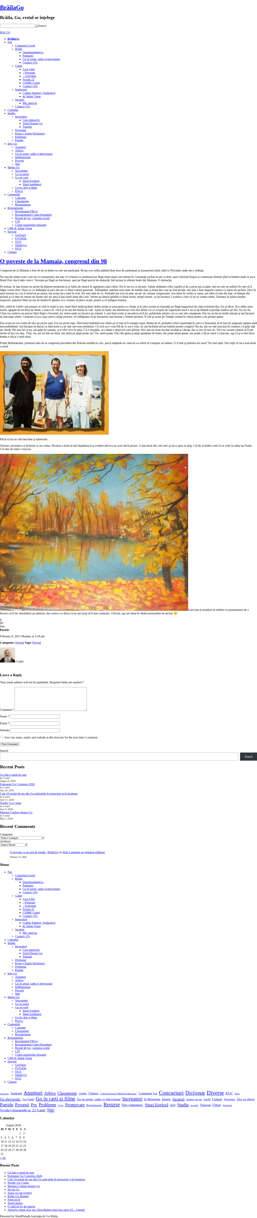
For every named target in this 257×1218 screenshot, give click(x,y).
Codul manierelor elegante (30, 225)
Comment (7, 709)
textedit (194, 1105)
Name (4, 716)
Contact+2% (30, 62)
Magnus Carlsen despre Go (16, 812)
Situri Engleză (31, 181)
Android (16, 1093)
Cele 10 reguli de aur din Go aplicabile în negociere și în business (39, 793)
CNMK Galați (31, 82)
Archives (5, 841)
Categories (6, 834)
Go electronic (10, 1099)
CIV (17, 221)
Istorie (166, 1099)
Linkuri (217, 1099)
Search (4, 750)
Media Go (14, 167)
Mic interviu (30, 103)
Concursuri (171, 1093)
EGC (229, 1093)
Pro (34, 1104)
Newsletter (21, 170)
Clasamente (22, 201)
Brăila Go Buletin (18, 1196)
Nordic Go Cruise (10, 803)
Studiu (11, 113)
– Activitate (29, 76)
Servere (12, 231)
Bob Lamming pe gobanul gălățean (84, 852)
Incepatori (21, 116)
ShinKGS (21, 245)
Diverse (215, 1093)
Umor (216, 1105)
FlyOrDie (21, 238)
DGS (18, 248)
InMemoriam (22, 157)
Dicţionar (20, 130)
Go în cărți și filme (26, 187)
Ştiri (17, 164)
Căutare (12, 252)
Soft (173, 1105)
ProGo (19, 191)
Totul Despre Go (33, 123)
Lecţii (207, 1099)
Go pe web (21, 177)
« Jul (3, 1158)
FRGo (237, 1094)
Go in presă (22, 174)
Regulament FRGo (26, 211)
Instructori (21, 89)
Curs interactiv (31, 120)
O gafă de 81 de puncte (21, 1206)
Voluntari (227, 1105)
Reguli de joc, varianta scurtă (32, 218)
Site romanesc (132, 1105)
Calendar (13, 109)
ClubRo (83, 1093)
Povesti (19, 642)
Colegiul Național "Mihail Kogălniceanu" (118, 1093)
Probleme (20, 137)
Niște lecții (14, 1199)
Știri (50, 1109)
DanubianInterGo (33, 52)
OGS (18, 241)
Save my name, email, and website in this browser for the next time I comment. (51, 737)
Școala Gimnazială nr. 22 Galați (22, 1110)
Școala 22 (28, 79)
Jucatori (19, 99)
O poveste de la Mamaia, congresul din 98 (53, 261)
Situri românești (32, 184)
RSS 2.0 (5, 32)
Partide (19, 140)
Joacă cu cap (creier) (20, 1193)
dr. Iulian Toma (32, 96)
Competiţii (14, 194)
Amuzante (4, 1094)
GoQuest (20, 235)
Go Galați (28, 1099)
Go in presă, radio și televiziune (41, 59)
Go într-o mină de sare (13, 774)
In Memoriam (152, 1099)
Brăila (18, 49)
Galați (18, 65)
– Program (29, 72)
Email (4, 723)
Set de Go (13, 1189)
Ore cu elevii (246, 1099)
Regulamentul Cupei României (33, 214)
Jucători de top (194, 1099)
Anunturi (33, 1093)
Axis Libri (29, 69)
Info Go (12, 143)
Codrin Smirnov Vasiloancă (39, 93)
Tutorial (27, 126)
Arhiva (19, 150)
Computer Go (148, 1093)
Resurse (111, 1104)
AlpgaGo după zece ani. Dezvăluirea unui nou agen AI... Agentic (46, 1209)
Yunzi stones (15, 1203)
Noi (10, 42)
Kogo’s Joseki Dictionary (30, 133)
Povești (19, 160)
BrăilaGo (12, 7)
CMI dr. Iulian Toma (20, 228)
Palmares (28, 55)
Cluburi (93, 1093)
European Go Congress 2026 (17, 784)
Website (4, 730)
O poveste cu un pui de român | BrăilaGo (34, 852)
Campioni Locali (25, 45)
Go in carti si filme (55, 1098)
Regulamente (23, 204)
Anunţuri (20, 147)
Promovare (75, 1104)
